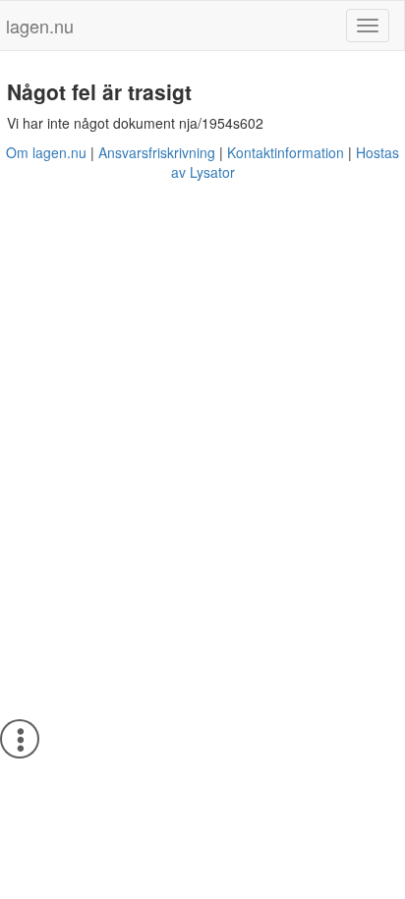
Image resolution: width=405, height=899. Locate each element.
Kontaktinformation (285, 152)
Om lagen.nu (46, 152)
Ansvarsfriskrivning (156, 152)
